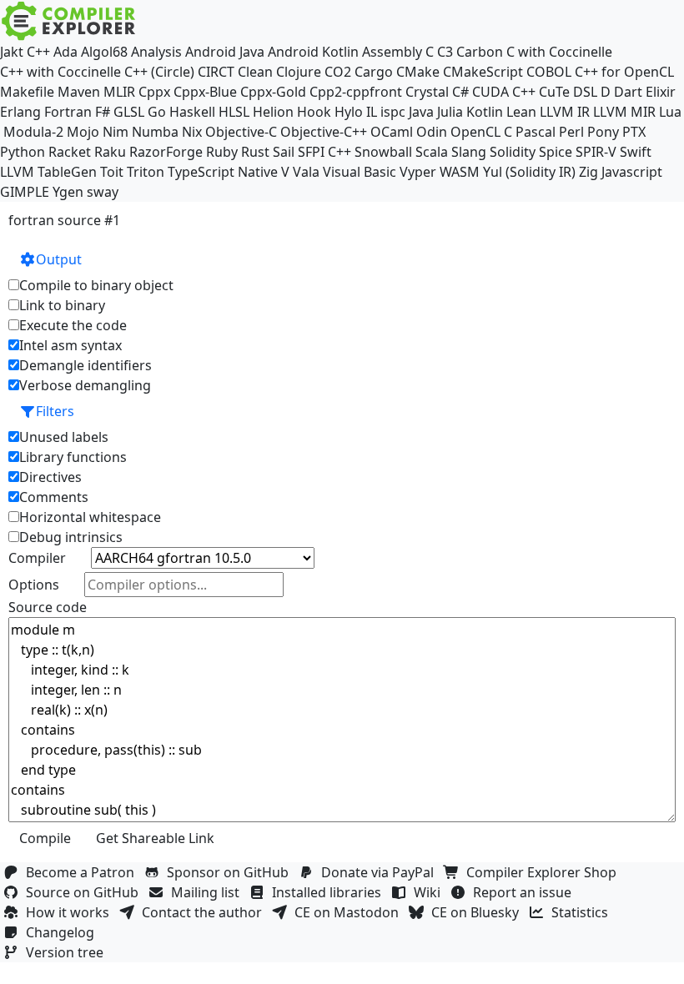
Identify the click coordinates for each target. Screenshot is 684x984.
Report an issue (525, 892)
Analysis (156, 52)
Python (22, 152)
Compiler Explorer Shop (544, 872)
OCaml (391, 132)
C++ (38, 52)
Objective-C (241, 132)
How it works (71, 912)
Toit (111, 172)
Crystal (427, 92)
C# (460, 92)
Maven (79, 92)
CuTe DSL (568, 92)
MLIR (119, 92)
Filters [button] (55, 411)
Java (421, 112)
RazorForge (166, 152)
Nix (192, 132)
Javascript (631, 172)
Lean (521, 112)
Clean (255, 72)
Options (33, 584)
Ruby (222, 152)
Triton (145, 172)
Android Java (224, 52)
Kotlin (484, 112)
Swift (635, 152)
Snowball (383, 152)
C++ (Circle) (159, 72)
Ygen (68, 192)
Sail (283, 152)
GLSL (128, 112)
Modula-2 (33, 132)
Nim (115, 132)
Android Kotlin (313, 52)
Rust (255, 152)
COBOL (548, 72)
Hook (314, 112)
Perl (571, 132)
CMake (418, 72)
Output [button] (59, 259)
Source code (47, 607)
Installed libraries (330, 892)
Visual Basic (359, 172)
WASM (460, 172)
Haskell (192, 112)
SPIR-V (596, 152)
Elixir (661, 92)
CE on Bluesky (478, 912)
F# (102, 112)
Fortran (68, 112)
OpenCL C (481, 132)
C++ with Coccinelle (60, 72)
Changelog (63, 932)
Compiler (37, 558)
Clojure (298, 72)
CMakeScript (483, 72)
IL (371, 112)
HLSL (234, 112)
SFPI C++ (324, 152)
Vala (306, 172)
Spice (555, 152)
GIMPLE (24, 192)
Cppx (154, 92)
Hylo (348, 112)
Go (157, 112)
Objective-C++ (323, 132)
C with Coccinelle (559, 52)
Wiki (430, 892)
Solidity (513, 152)
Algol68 (104, 52)
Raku (110, 152)
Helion (273, 112)
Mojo (83, 132)
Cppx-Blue (205, 92)
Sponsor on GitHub (231, 872)
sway (102, 192)
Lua (670, 112)
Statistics (583, 912)
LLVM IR (565, 112)
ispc (392, 112)
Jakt (11, 52)
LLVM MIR (624, 112)
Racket (69, 152)
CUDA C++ (504, 92)
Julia (450, 112)
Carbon (479, 52)
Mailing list (208, 892)
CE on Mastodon (349, 912)
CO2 (337, 72)
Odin (431, 132)
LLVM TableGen (48, 172)
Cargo (374, 72)
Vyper (418, 172)
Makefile (27, 92)
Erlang (20, 112)
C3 (445, 52)
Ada (65, 52)
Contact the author (205, 912)
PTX (634, 132)
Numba (155, 132)
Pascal (536, 132)
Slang (468, 152)
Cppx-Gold (273, 92)
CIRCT (216, 72)
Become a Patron (83, 872)
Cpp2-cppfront (355, 92)
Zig (588, 172)
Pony (603, 132)
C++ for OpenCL (624, 72)
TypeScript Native (223, 172)
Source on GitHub (85, 892)
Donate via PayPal (380, 872)
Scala (431, 152)
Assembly (392, 52)
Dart (628, 92)
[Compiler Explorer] (69, 21)
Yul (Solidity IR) (529, 172)
